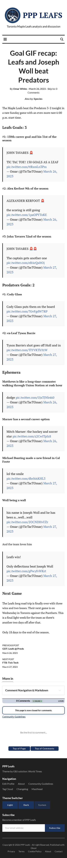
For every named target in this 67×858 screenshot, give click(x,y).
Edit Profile (8, 783)
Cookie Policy (34, 851)
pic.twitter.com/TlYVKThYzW (27, 350)
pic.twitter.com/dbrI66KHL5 (26, 478)
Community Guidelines (40, 783)
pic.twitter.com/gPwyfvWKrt (26, 571)
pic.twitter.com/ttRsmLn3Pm (27, 167)
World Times (35, 771)
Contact (58, 851)
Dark (26, 805)
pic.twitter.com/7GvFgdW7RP (27, 311)
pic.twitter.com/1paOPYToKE (27, 215)
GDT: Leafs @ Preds (13, 648)
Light (10, 805)
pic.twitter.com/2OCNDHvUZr (27, 522)
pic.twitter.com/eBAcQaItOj (26, 263)
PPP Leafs (42, 15)
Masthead (37, 788)
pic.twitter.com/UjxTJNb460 (35, 397)
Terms (21, 851)
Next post (8, 659)
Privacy (11, 851)
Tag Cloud (7, 788)
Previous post (10, 645)
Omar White (18, 88)
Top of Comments (44, 748)
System (42, 805)
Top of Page (19, 748)
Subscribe (54, 828)
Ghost (33, 848)
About (21, 783)
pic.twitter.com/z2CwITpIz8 (32, 436)
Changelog (22, 788)
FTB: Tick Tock (10, 662)
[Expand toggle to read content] (60, 690)
